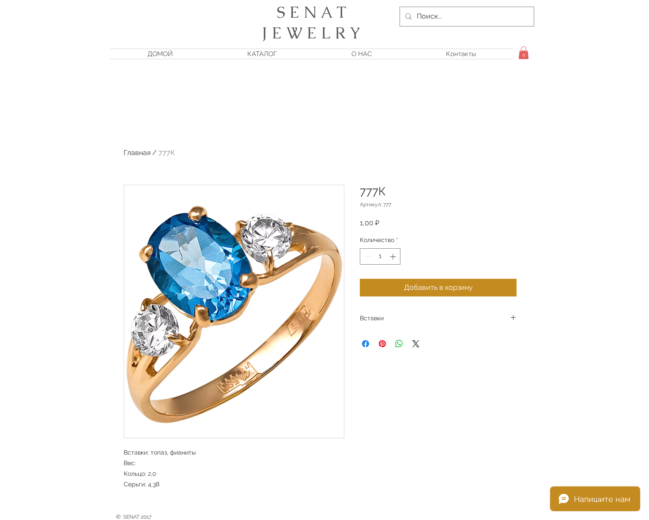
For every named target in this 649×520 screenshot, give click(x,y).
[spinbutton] (380, 256)
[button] (523, 52)
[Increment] (393, 256)
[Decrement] (366, 256)
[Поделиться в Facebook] (365, 343)
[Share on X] (416, 343)
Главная (137, 152)
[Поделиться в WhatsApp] (399, 343)
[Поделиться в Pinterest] (382, 343)
